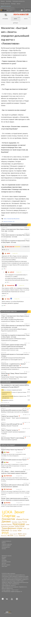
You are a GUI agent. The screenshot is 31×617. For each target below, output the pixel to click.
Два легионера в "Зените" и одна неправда (12, 438)
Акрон (20, 534)
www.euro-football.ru (8, 221)
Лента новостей (10, 246)
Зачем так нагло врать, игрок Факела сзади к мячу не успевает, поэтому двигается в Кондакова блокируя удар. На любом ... (15, 479)
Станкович (16, 535)
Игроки (18, 3)
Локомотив (10, 218)
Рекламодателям (6, 547)
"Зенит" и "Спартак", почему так (9, 430)
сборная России (22, 519)
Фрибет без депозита (6, 6)
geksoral (12, 272)
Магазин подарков (6, 564)
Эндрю (7, 452)
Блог (17, 18)
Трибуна (3, 558)
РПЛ (5, 533)
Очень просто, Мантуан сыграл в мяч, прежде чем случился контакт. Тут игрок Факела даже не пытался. (15, 505)
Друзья (16, 22)
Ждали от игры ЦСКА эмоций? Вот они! (11, 424)
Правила (3, 1)
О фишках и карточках (7, 544)
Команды (13, 3)
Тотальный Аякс (10, 285)
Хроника (5, 18)
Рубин (18, 516)
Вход (28, 10)
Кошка (8, 298)
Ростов (24, 522)
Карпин (20, 522)
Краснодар (19, 524)
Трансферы (8, 1)
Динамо (6, 521)
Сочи (11, 530)
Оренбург (15, 530)
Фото (27, 18)
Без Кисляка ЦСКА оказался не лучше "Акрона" (14, 410)
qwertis (8, 253)
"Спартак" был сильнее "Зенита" (9, 416)
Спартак (9, 516)
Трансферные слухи (12, 528)
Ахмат (19, 530)
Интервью (4, 557)
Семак (27, 524)
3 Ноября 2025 (18, 272)
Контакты (4, 548)
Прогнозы (4, 563)
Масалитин (16, 218)
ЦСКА (7, 512)
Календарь (4, 560)
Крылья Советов (6, 524)
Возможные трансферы (7, 526)
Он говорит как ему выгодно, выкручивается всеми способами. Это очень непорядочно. (13, 455)
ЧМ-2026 (10, 535)
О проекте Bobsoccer (6, 541)
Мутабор (8, 502)
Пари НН (15, 534)
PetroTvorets (9, 475)
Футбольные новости (6, 555)
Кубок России (19, 526)
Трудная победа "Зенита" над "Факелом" (12, 449)
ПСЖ (24, 528)
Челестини (22, 535)
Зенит (5, 218)
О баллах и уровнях (6, 545)
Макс (7, 462)
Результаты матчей (6, 561)
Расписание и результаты (18, 1)
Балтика (5, 530)
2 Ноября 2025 (15, 253)
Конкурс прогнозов (5, 3)
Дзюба (28, 528)
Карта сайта (4, 566)
